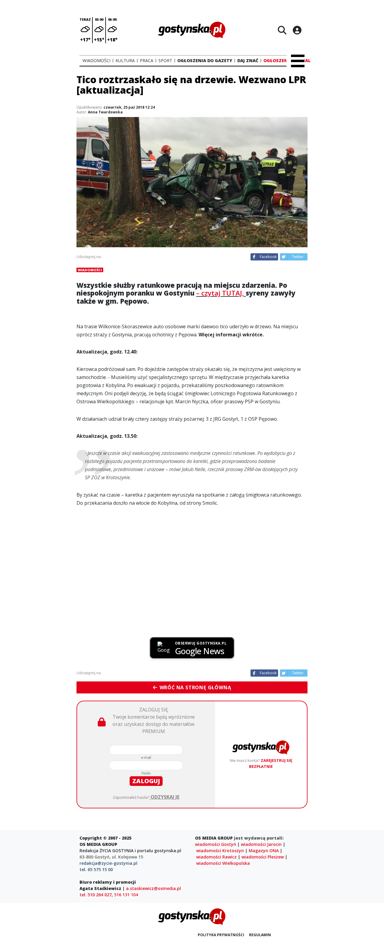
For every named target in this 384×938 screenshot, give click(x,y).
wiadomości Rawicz (216, 857)
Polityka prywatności (221, 934)
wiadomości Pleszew (263, 857)
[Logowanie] (297, 30)
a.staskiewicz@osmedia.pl (153, 888)
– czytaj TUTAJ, (221, 293)
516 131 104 (126, 894)
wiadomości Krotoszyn (220, 850)
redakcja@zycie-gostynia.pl (108, 863)
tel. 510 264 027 (96, 894)
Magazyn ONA (264, 850)
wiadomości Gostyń (215, 844)
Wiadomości (90, 270)
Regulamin (260, 934)
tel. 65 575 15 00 (96, 869)
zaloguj (146, 781)
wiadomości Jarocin (261, 844)
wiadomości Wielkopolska (223, 863)
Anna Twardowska (105, 112)
